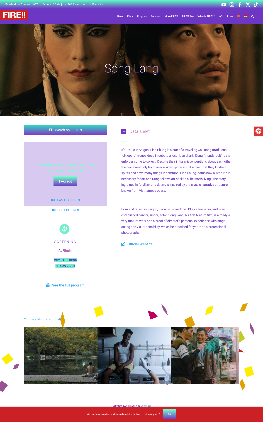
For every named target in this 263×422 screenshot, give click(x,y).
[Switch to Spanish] (245, 16)
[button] (258, 131)
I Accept (65, 181)
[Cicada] (150, 330)
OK (169, 414)
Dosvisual (146, 405)
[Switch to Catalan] (238, 16)
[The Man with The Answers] (76, 330)
